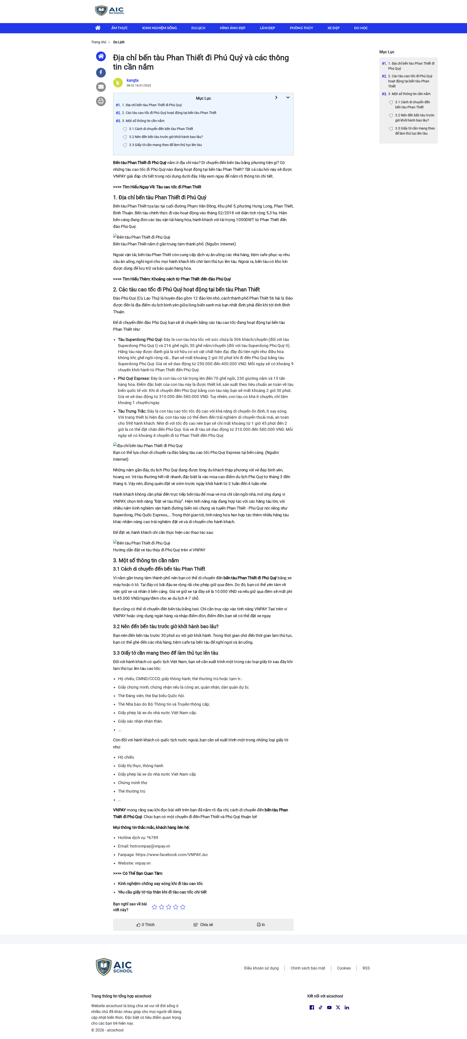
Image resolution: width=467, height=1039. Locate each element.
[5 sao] (183, 907)
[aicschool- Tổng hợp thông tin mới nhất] (108, 11)
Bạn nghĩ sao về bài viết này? (130, 907)
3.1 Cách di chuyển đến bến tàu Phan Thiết (412, 104)
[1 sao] (154, 907)
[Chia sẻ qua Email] (101, 87)
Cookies (344, 968)
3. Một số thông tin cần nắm (409, 94)
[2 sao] (161, 907)
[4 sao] (176, 907)
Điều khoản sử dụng (261, 968)
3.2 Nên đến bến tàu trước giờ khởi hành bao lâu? (414, 117)
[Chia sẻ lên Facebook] (101, 73)
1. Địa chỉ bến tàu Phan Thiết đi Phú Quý (411, 65)
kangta (133, 80)
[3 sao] (168, 907)
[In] (101, 101)
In (263, 924)
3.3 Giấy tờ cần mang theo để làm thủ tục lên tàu (415, 130)
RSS (366, 968)
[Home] (101, 56)
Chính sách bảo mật (308, 968)
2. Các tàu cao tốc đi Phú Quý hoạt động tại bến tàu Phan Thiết (410, 81)
